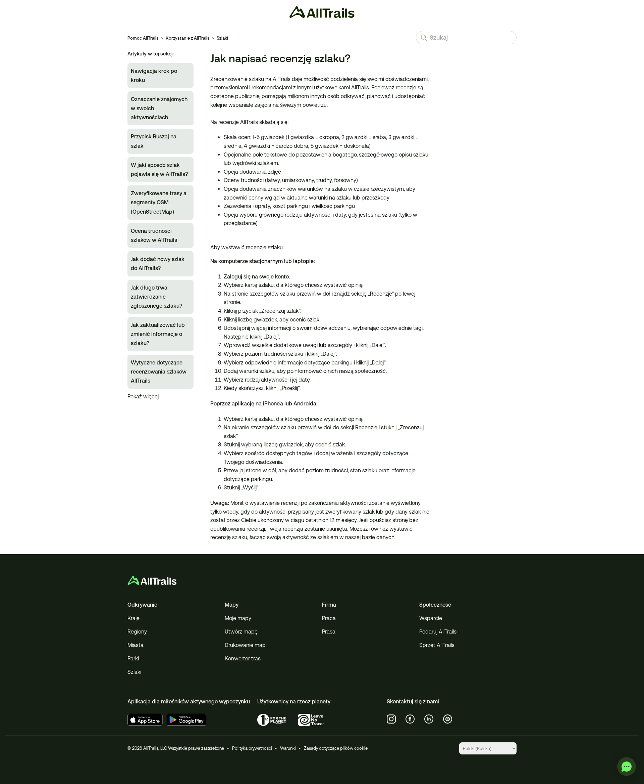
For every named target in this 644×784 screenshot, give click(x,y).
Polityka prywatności (252, 748)
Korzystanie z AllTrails (188, 38)
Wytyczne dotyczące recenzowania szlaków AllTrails (158, 371)
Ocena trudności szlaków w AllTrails (154, 235)
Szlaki (222, 38)
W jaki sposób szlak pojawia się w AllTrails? (159, 169)
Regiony (137, 631)
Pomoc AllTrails (143, 38)
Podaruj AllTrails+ (439, 631)
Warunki (288, 748)
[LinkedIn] (429, 719)
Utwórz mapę (241, 631)
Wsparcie (430, 618)
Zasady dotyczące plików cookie (336, 748)
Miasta (135, 645)
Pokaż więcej (143, 396)
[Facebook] (410, 719)
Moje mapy (238, 618)
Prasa (328, 631)
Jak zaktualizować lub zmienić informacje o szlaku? (158, 334)
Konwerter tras (243, 658)
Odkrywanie (142, 605)
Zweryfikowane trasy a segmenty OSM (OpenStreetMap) (158, 202)
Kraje (133, 618)
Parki (133, 658)
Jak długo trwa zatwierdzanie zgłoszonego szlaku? (156, 297)
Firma (329, 605)
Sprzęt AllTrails (436, 645)
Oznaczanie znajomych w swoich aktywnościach (159, 108)
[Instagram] (391, 719)
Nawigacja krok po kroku (154, 75)
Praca (329, 618)
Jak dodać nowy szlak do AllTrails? (157, 263)
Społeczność (435, 605)
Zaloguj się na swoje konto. (257, 276)
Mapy (231, 605)
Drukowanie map (245, 645)
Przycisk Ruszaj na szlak (153, 141)
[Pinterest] (447, 719)
